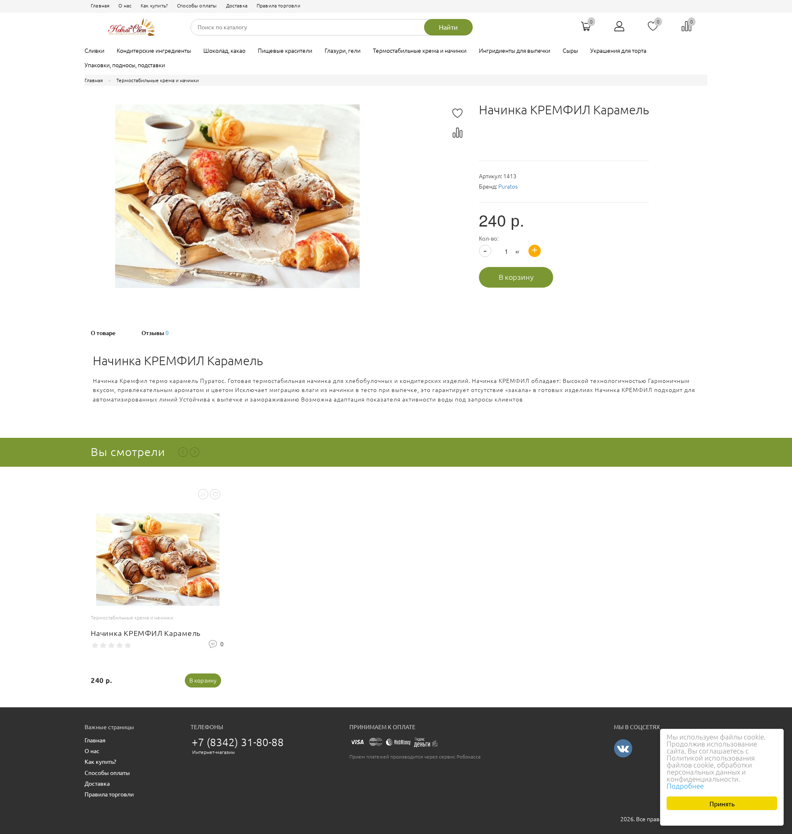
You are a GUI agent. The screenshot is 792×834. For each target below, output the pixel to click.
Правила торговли (278, 5)
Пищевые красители (285, 50)
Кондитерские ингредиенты (154, 50)
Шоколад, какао (224, 50)
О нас (125, 5)
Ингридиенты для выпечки (514, 50)
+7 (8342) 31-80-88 (238, 742)
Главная (100, 5)
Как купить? (154, 5)
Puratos (508, 186)
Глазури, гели (343, 50)
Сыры (570, 50)
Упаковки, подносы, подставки (125, 65)
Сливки (94, 50)
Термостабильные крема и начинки (420, 50)
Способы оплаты (197, 5)
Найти (448, 27)
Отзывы (155, 333)
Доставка (237, 5)
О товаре (103, 333)
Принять (722, 803)
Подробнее (685, 786)
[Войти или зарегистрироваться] (619, 29)
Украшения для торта (618, 50)
